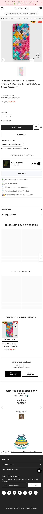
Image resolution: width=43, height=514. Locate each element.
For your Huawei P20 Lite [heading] (21, 155)
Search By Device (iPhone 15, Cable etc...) (22, 13)
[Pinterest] (14, 493)
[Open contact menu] (39, 470)
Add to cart (17, 127)
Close (41, 3)
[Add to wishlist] (36, 127)
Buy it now (21, 135)
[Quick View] (15, 326)
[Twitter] (36, 493)
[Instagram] (9, 493)
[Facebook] (4, 493)
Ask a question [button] (30, 374)
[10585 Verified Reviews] (21, 449)
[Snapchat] (25, 493)
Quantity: (4, 112)
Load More (21, 174)
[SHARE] (40, 127)
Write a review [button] (13, 374)
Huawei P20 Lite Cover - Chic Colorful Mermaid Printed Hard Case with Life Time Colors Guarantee (9, 345)
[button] (2, 407)
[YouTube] (30, 493)
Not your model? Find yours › (12, 144)
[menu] (2, 8)
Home (2, 18)
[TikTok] (20, 493)
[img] (21, 393)
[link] (11, 258)
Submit (35, 485)
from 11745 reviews (20, 395)
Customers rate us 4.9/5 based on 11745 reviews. (26, 452)
